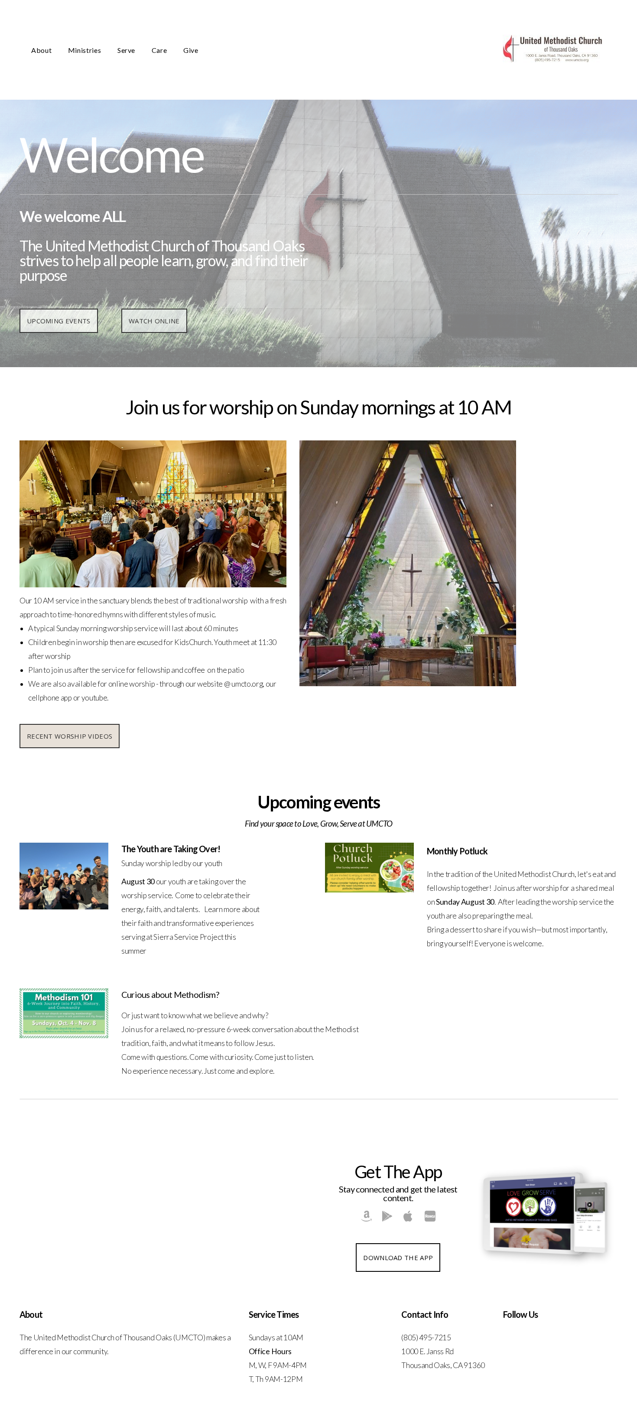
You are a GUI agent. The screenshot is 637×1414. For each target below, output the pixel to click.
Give (190, 50)
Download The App (398, 1257)
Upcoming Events (59, 320)
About (42, 50)
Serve (127, 50)
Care (160, 50)
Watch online (154, 320)
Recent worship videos (69, 736)
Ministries (85, 50)
